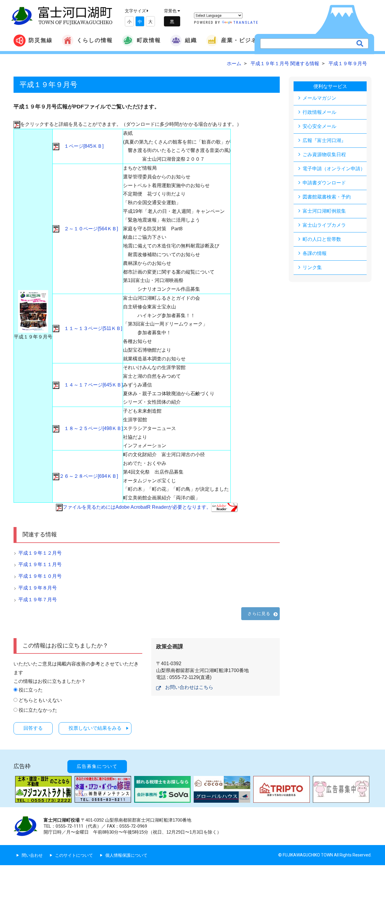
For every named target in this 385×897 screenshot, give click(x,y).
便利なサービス (330, 86)
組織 (191, 40)
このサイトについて (74, 855)
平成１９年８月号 (37, 587)
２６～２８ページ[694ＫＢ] (88, 476)
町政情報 (149, 40)
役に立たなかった (38, 710)
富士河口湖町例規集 (324, 211)
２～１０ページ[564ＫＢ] (88, 228)
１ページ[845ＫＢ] (81, 146)
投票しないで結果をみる (95, 728)
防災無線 (41, 40)
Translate (245, 22)
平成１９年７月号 (37, 599)
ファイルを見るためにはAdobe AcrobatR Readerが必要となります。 (137, 507)
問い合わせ (32, 855)
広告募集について (97, 766)
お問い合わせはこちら (189, 687)
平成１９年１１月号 (40, 564)
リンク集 (312, 267)
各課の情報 (315, 253)
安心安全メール (319, 126)
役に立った (31, 689)
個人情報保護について (126, 855)
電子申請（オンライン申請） (334, 168)
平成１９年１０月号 (40, 576)
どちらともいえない (40, 700)
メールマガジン (319, 98)
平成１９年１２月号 (40, 553)
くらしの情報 (95, 40)
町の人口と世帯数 (322, 239)
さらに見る (259, 613)
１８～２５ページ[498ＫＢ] (91, 428)
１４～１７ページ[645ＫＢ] (91, 384)
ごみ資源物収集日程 (324, 154)
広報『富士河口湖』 (324, 140)
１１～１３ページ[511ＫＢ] (90, 328)
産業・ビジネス (242, 40)
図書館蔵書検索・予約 (327, 196)
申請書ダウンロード (324, 182)
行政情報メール (319, 112)
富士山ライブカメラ (324, 225)
